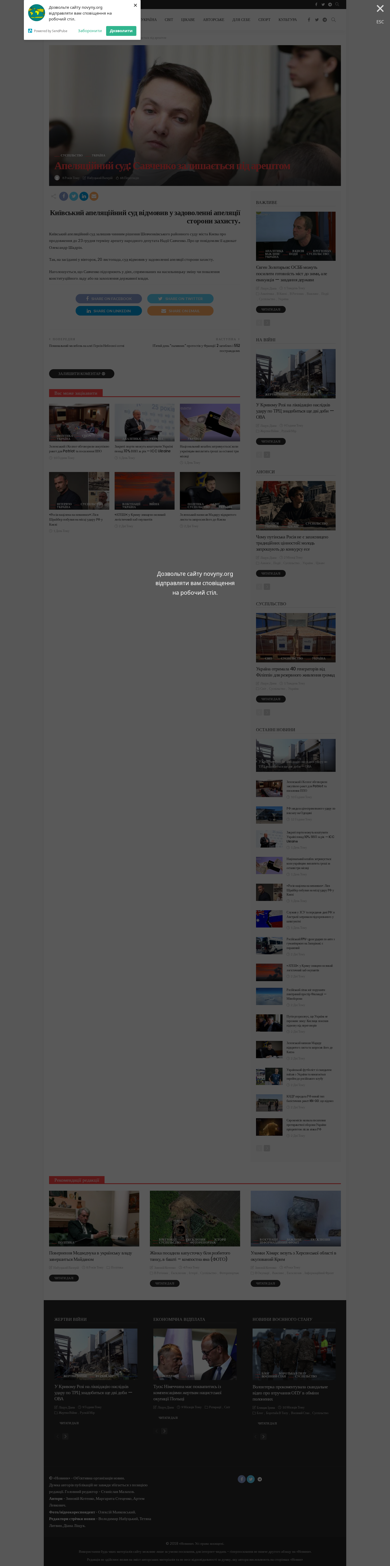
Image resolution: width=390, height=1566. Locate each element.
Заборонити (90, 30)
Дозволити (121, 30)
